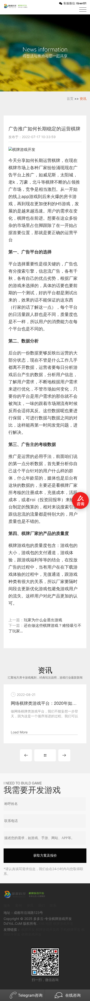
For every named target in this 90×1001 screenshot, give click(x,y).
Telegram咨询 (30, 995)
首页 (70, 98)
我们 (41, 905)
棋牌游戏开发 (63, 923)
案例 (18, 905)
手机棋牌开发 (70, 929)
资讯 (83, 98)
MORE (45, 755)
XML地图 (45, 923)
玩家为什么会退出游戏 (43, 619)
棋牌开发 (28, 929)
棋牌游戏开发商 (47, 929)
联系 (53, 905)
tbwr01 (81, 3)
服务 (7, 905)
